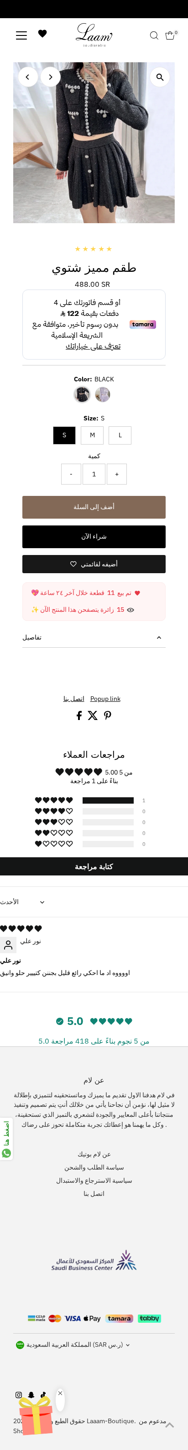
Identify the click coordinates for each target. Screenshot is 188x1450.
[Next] (50, 77)
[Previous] (28, 77)
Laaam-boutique (110, 1421)
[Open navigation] (21, 35)
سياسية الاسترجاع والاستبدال (94, 1180)
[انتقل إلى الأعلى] (170, 1425)
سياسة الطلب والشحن (94, 1167)
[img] (21, 929)
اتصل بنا (73, 699)
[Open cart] (170, 35)
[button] (54, 800)
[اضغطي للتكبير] (160, 77)
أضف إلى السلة (94, 507)
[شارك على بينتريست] (107, 718)
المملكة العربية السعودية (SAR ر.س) (74, 1344)
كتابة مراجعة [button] (94, 866)
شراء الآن (94, 536)
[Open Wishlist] (42, 35)
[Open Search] (154, 35)
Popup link (105, 699)
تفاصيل (32, 637)
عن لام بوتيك (94, 1154)
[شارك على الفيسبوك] (80, 718)
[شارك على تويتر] (93, 718)
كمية (94, 456)
